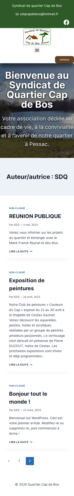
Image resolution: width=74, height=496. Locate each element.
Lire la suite (20, 251)
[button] (37, 50)
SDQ (16, 224)
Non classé (17, 208)
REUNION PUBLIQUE (35, 216)
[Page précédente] (9, 461)
